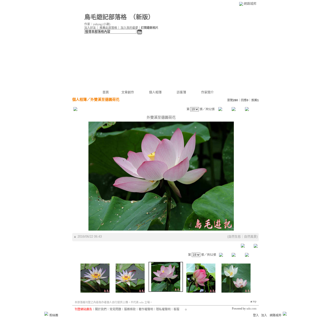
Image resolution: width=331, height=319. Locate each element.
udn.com (251, 308)
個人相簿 (155, 92)
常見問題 (115, 309)
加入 (264, 315)
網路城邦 (250, 3)
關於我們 (101, 309)
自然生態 (234, 236)
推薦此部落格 (108, 28)
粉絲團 (53, 315)
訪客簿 (181, 92)
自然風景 (250, 236)
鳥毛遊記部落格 (105, 17)
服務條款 (130, 309)
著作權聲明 (146, 309)
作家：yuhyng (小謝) (97, 24)
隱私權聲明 (163, 309)
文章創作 (127, 92)
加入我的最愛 (129, 28)
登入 (256, 315)
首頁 (105, 92)
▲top (253, 301)
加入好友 (90, 28)
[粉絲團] (46, 314)
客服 (176, 309)
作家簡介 (207, 92)
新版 (142, 17)
